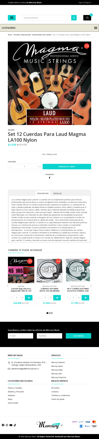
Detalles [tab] (57, 193)
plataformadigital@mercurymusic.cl (25, 368)
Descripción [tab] (43, 193)
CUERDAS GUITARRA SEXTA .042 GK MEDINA (49, 289)
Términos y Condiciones (60, 395)
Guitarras (11, 395)
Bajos (10, 399)
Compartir (49, 174)
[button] (47, 313)
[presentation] (8, 285)
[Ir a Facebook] (3, 425)
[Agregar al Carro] (28, 297)
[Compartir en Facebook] (49, 178)
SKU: (44, 154)
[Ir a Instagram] (7, 425)
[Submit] (74, 17)
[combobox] (49, 17)
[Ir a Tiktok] (15, 425)
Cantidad (12, 161)
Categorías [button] (8, 27)
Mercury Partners (58, 362)
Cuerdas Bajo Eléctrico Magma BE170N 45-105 (21, 289)
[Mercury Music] (49, 425)
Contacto (55, 391)
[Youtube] (10, 425)
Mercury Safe (56, 373)
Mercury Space (57, 366)
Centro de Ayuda (57, 399)
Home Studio (13, 403)
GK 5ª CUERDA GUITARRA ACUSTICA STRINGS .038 (78, 289)
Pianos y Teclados (15, 388)
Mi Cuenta (55, 388)
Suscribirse (78, 336)
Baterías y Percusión (16, 391)
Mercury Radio (57, 370)
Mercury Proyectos (58, 377)
